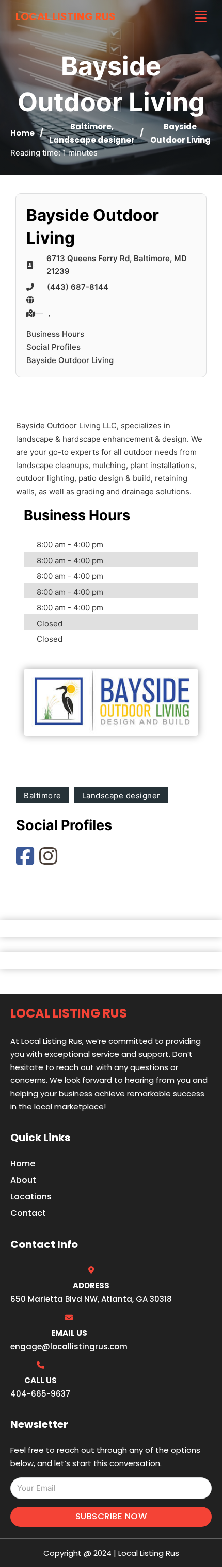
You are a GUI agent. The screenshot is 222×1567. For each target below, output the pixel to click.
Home (22, 133)
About (23, 1180)
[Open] (201, 16)
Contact (28, 1213)
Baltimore (91, 126)
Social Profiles (53, 347)
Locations (31, 1196)
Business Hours (55, 334)
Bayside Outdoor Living (70, 360)
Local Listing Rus (65, 16)
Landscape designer (92, 139)
